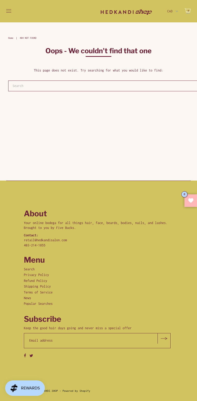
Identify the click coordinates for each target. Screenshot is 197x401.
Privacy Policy (36, 275)
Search (29, 269)
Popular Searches (38, 304)
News (27, 298)
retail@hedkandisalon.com (45, 240)
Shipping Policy (37, 286)
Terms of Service (38, 292)
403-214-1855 (34, 245)
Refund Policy (35, 281)
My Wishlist (190, 200)
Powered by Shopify (76, 390)
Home (10, 38)
